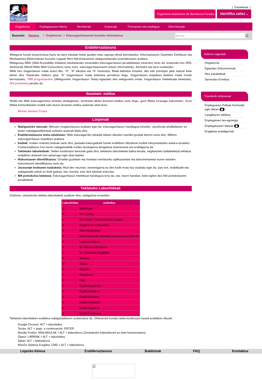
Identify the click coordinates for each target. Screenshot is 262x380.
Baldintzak (153, 351)
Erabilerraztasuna (98, 351)
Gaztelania (241, 7)
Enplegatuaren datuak (219, 125)
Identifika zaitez (233, 14)
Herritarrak (84, 26)
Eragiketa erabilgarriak (219, 131)
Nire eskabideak (215, 73)
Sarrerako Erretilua (217, 79)
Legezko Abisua (32, 351)
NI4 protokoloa (19, 83)
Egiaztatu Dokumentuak (220, 68)
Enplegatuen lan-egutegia (221, 120)
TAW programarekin (40, 79)
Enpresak (111, 26)
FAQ (196, 351)
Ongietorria (22, 26)
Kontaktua (240, 351)
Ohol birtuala (176, 26)
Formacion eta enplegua (143, 26)
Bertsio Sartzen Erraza (32, 111)
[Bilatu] (247, 35)
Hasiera (34, 35)
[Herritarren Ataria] (19, 12)
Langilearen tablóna (217, 114)
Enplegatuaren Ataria (53, 26)
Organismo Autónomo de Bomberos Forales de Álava (186, 14)
